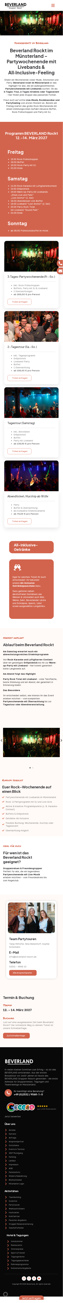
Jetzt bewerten (13, 1116)
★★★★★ (42, 1106)
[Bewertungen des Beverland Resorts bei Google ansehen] (11, 1107)
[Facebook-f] (34, 1278)
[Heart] (29, 1278)
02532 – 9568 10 (17, 966)
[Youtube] (39, 1278)
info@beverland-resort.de (22, 956)
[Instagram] (24, 1278)
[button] (53, 5)
